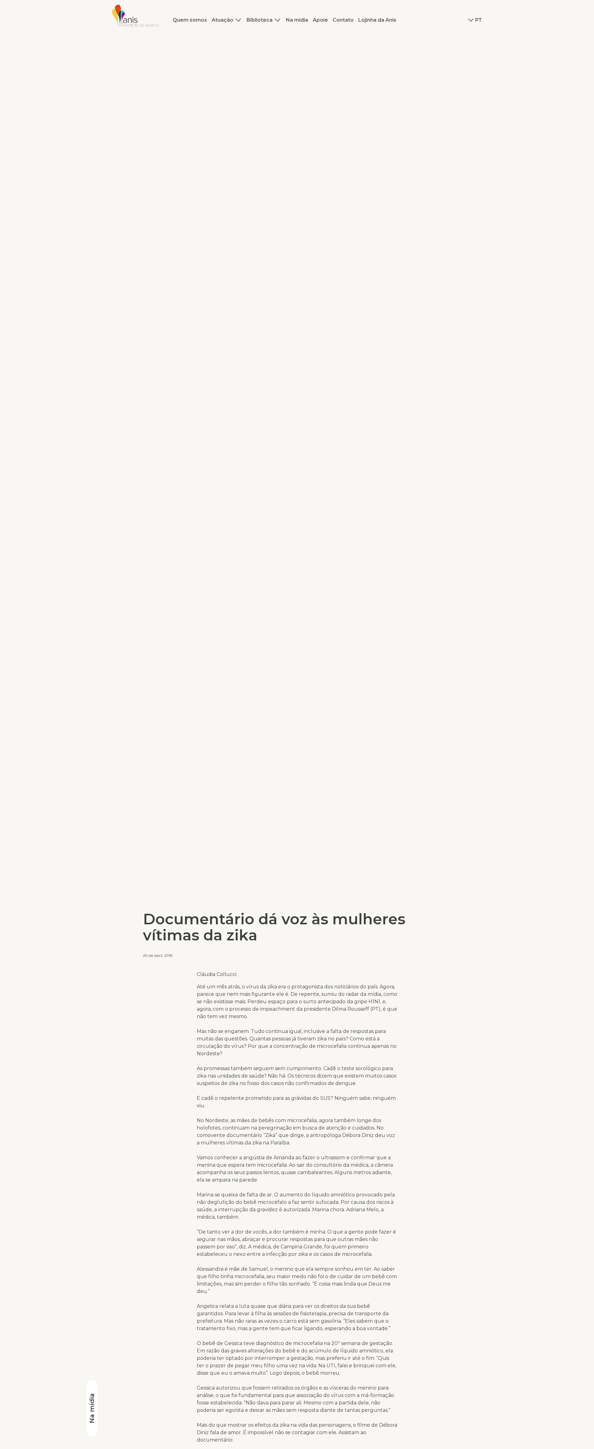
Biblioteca (260, 20)
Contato (343, 20)
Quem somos (190, 20)
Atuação (222, 20)
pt (478, 20)
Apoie (320, 20)
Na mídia (297, 20)
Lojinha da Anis (377, 20)
